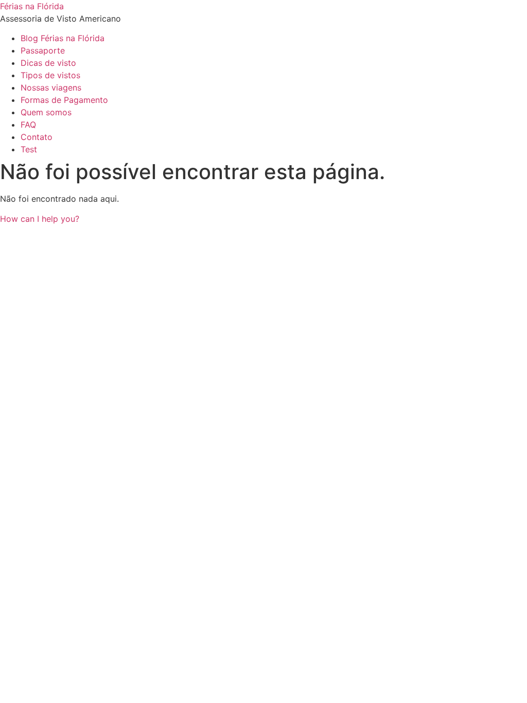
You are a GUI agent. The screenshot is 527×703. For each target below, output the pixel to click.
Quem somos (46, 112)
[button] (39, 219)
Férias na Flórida (32, 6)
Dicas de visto (48, 63)
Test (29, 149)
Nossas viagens (51, 87)
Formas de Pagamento (64, 100)
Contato (36, 137)
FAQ (28, 124)
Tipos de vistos (50, 75)
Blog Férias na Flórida (62, 38)
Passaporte (43, 50)
